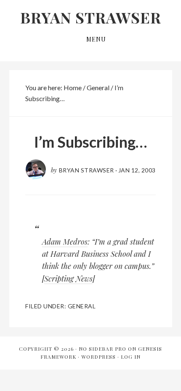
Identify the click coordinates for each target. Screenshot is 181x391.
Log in (131, 356)
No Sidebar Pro (102, 348)
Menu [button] (96, 39)
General (82, 306)
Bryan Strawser (90, 17)
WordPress (98, 356)
